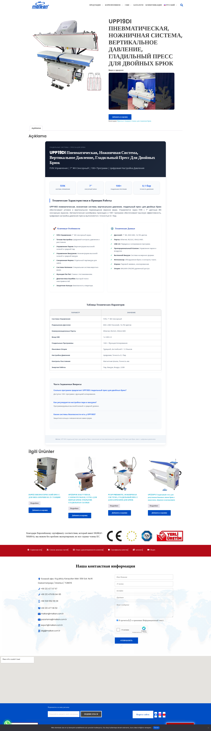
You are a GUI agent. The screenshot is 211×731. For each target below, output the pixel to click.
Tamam (156, 727)
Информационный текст (153, 620)
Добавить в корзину (120, 117)
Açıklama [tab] (36, 128)
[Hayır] (208, 728)
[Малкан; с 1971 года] (40, 5)
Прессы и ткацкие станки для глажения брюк (134, 121)
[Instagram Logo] (160, 714)
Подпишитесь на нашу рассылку (58, 707)
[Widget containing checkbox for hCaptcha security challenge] (131, 630)
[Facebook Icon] (155, 714)
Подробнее (34, 503)
